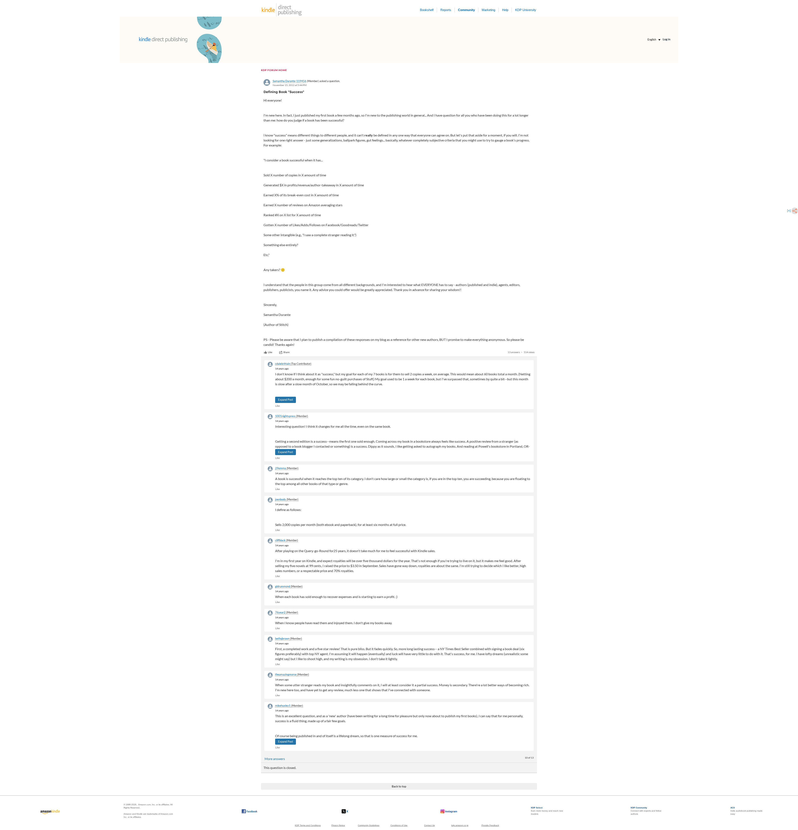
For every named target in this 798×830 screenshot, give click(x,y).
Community (466, 10)
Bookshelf (426, 10)
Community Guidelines (368, 825)
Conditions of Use (399, 825)
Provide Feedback (490, 825)
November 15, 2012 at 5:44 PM (290, 85)
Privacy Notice (338, 825)
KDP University (525, 10)
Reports (445, 10)
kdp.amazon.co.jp (459, 825)
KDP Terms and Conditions (308, 825)
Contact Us (429, 825)
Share (286, 352)
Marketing (488, 10)
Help (505, 10)
